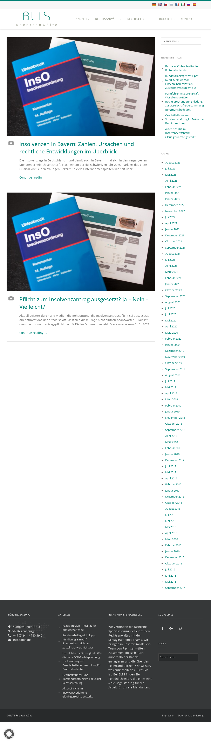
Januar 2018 (172, 454)
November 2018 (175, 417)
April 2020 (171, 326)
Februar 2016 (173, 545)
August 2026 (172, 162)
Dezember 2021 (174, 235)
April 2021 (171, 266)
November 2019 (175, 357)
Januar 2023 (172, 199)
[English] (160, 4)
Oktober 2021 (173, 241)
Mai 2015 (170, 581)
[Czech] (165, 4)
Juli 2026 (170, 168)
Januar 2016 (172, 551)
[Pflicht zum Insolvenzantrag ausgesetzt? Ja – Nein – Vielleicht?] (81, 242)
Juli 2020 (170, 308)
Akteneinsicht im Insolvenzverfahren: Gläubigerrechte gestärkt (180, 133)
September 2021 (175, 247)
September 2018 (175, 430)
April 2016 (171, 533)
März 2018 (171, 442)
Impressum (168, 715)
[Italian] (183, 4)
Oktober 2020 (173, 290)
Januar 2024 (172, 193)
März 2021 (171, 272)
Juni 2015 (170, 575)
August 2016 (172, 509)
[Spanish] (194, 4)
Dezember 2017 (174, 460)
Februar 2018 (173, 448)
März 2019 (171, 399)
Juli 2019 (170, 381)
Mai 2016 (170, 527)
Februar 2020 (173, 338)
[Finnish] (171, 4)
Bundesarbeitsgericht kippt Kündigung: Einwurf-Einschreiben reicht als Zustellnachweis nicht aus (181, 82)
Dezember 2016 (174, 496)
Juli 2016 (170, 515)
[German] (154, 4)
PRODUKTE (164, 19)
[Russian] (188, 4)
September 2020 (175, 296)
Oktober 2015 (173, 563)
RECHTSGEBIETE (138, 19)
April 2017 (171, 478)
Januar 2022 (172, 229)
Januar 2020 (172, 345)
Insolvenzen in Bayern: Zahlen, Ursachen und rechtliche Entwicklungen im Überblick (76, 147)
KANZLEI (81, 19)
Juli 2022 (170, 217)
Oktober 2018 (173, 423)
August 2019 (172, 375)
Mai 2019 (170, 387)
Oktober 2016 (173, 503)
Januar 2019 (172, 411)
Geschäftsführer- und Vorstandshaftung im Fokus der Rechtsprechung (184, 119)
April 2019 (171, 393)
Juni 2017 (170, 466)
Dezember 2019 (174, 351)
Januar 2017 (172, 490)
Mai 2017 (170, 472)
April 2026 (171, 180)
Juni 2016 (170, 521)
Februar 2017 (173, 484)
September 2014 (175, 588)
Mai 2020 (170, 320)
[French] (177, 4)
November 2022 (175, 211)
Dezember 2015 (174, 557)
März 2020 (171, 332)
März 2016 (171, 539)
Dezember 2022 (174, 205)
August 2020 (172, 302)
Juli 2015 (170, 569)
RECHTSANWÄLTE (107, 19)
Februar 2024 (173, 187)
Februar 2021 (173, 278)
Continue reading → (33, 177)
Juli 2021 (170, 260)
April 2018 (171, 436)
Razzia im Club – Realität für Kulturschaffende (182, 68)
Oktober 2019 (173, 363)
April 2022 (171, 223)
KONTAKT (187, 19)
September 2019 (175, 369)
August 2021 (172, 253)
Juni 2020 (170, 314)
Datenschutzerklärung (191, 715)
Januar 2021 (172, 284)
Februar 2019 (173, 405)
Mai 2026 (170, 174)
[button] (9, 734)
